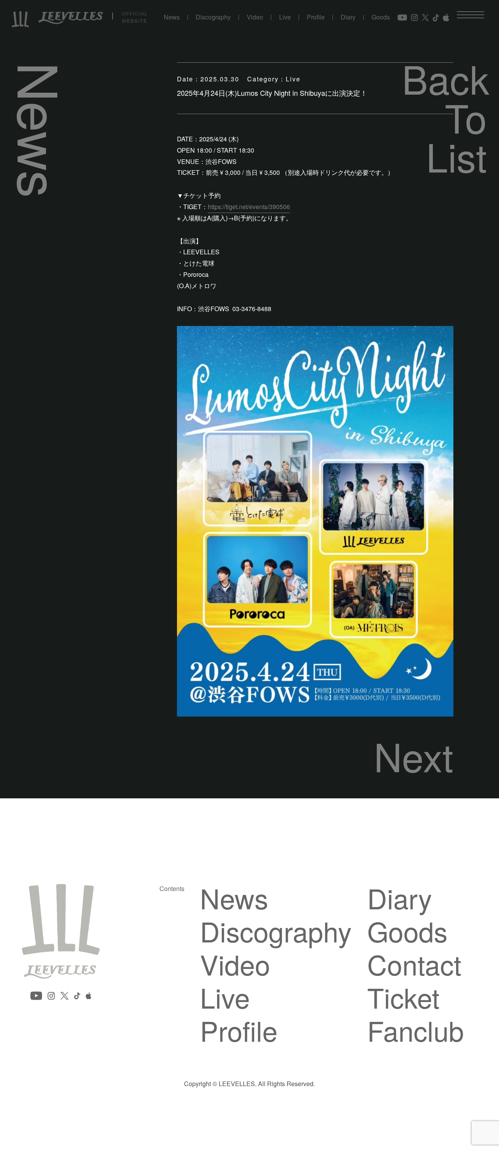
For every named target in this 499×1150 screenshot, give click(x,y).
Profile (316, 17)
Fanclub (415, 1030)
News (172, 17)
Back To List (444, 116)
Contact (414, 963)
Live (285, 17)
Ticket (403, 997)
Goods (381, 17)
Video (255, 17)
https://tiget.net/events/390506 (249, 206)
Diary (348, 17)
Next (413, 755)
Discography (213, 17)
